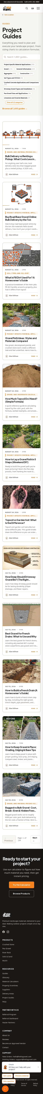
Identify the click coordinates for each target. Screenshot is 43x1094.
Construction (26, 73)
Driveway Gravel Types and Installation (19, 89)
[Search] (26, 8)
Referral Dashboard (10, 1018)
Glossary (5, 977)
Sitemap (5, 1084)
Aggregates (10, 73)
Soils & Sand (7, 956)
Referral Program (9, 1014)
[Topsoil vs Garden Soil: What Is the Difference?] (21, 513)
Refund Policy (35, 1084)
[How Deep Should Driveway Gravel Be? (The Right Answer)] (21, 572)
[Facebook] (3, 932)
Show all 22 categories (15, 102)
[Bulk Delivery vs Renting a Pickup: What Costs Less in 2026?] (21, 150)
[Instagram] (8, 932)
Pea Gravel (6, 948)
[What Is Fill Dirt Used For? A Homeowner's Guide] (21, 271)
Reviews (5, 1039)
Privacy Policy (13, 1084)
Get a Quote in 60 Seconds (13, 2)
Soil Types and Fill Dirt (13, 78)
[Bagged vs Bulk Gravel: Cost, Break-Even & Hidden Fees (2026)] (21, 801)
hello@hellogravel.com (22, 1056)
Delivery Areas (8, 993)
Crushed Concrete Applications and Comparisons (21, 83)
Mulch (4, 960)
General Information (25, 69)
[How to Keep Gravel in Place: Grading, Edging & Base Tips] (21, 742)
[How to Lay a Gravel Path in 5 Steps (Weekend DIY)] (21, 453)
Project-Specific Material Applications (19, 64)
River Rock (6, 952)
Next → (35, 839)
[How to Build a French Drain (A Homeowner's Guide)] (21, 685)
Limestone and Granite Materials (17, 98)
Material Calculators (10, 981)
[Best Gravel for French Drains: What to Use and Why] (21, 629)
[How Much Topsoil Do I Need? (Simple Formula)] (21, 392)
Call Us (31, 2)
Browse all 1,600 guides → (14, 108)
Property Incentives (10, 985)
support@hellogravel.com (26, 1059)
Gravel (8, 69)
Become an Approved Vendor (14, 1043)
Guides (5, 973)
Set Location (9, 15)
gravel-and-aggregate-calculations (22, 394)
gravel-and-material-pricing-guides (22, 152)
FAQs (4, 1002)
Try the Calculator (21, 885)
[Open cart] (32, 8)
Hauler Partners (8, 1022)
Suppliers (6, 989)
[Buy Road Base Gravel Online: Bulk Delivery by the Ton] (21, 210)
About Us (6, 1035)
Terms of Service (24, 1084)
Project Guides (8, 997)
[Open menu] (38, 8)
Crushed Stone (8, 944)
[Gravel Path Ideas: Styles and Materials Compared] (21, 331)
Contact (5, 1047)
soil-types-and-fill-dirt (18, 273)
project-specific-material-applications (22, 212)
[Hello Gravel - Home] (6, 8)
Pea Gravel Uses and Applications (17, 93)
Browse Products (21, 893)
